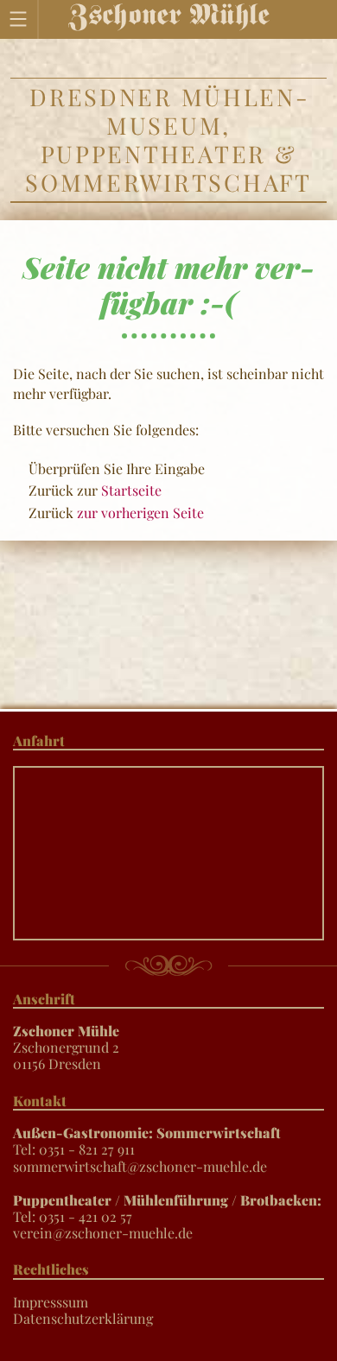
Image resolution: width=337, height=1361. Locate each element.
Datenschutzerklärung (83, 1318)
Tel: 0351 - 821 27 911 (147, 1141)
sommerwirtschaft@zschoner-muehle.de (140, 1166)
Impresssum (50, 1302)
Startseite (131, 490)
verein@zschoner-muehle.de (103, 1233)
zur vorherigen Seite (140, 512)
